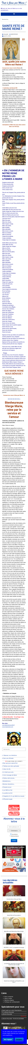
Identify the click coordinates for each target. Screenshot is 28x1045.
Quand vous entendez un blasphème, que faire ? (14, 981)
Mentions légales (9, 1000)
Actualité (6, 34)
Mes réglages (8, 1039)
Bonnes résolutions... (9, 784)
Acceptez (19, 1039)
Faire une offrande (8, 758)
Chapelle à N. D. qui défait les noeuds (13, 796)
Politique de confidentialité (12, 1002)
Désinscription (15, 836)
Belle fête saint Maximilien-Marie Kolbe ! (14, 931)
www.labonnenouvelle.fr (8, 725)
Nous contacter (8, 996)
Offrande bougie (7, 799)
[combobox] (14, 19)
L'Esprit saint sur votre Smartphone (11, 1010)
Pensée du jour (7, 787)
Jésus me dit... (7, 769)
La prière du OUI (7, 793)
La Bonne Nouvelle (6, 1014)
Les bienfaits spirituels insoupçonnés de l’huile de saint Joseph (14, 964)
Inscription (15, 834)
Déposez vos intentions (10, 755)
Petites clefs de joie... (9, 778)
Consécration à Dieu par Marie (14, 899)
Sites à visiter (8, 998)
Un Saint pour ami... (8, 772)
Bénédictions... (7, 781)
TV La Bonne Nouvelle (7, 1012)
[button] (14, 14)
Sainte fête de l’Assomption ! (14, 915)
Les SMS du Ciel (7, 790)
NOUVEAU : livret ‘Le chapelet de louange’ (14, 947)
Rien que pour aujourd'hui (10, 763)
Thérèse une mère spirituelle (11, 766)
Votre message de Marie (10, 775)
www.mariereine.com (7, 727)
